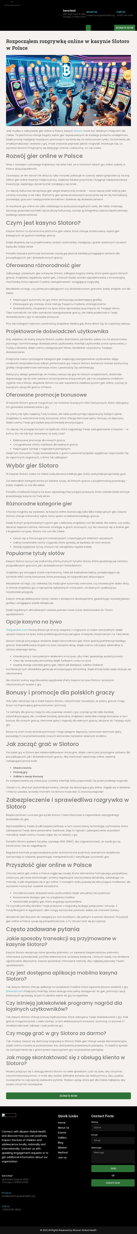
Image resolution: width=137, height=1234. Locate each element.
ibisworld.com (14, 991)
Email (94, 1134)
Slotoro (78, 131)
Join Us (62, 1157)
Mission (62, 1147)
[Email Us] (88, 7)
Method (63, 1152)
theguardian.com (17, 630)
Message (96, 1147)
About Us (63, 1127)
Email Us (92, 12)
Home (61, 1122)
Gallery (62, 1137)
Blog (60, 1142)
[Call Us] (118, 7)
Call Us (120, 12)
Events (62, 1132)
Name (94, 1122)
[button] (88, 28)
